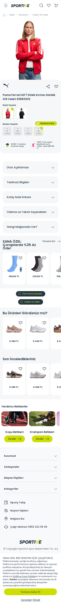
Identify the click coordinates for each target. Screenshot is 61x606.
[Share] (48, 86)
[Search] (41, 5)
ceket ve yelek (40, 15)
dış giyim (23, 15)
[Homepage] (20, 5)
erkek (12, 15)
